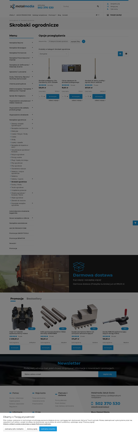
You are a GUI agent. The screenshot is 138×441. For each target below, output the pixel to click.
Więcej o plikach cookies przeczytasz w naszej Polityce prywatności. (27, 424)
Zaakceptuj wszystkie (48, 429)
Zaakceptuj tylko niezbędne (14, 429)
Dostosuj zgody (32, 429)
